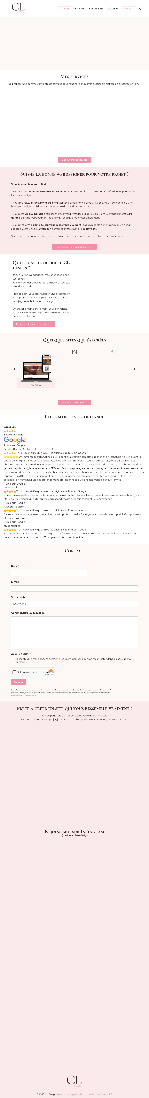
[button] (14, 369)
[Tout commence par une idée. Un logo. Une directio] (14, 954)
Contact (129, 8)
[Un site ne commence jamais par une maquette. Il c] (86, 910)
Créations (113, 8)
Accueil (64, 8)
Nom (15, 566)
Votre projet (18, 597)
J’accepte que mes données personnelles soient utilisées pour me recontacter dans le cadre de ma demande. (73, 660)
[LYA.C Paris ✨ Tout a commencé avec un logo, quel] (38, 921)
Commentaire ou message (28, 613)
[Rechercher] (140, 9)
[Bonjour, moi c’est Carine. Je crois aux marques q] (62, 912)
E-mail (16, 581)
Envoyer (18, 682)
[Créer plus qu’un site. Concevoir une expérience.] (134, 929)
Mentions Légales (68, 1094)
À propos (78, 8)
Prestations (95, 8)
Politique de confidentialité (23, 695)
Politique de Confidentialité (96, 1094)
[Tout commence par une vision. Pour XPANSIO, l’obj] (110, 950)
